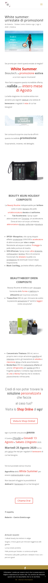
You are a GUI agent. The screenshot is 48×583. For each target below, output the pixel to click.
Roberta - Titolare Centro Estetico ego (21, 24)
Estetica (13, 27)
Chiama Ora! (24, 500)
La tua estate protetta (13, 548)
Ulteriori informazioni (25, 580)
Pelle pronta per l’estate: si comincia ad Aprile (21, 551)
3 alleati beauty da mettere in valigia (18, 538)
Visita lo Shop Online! (24, 421)
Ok (16, 580)
